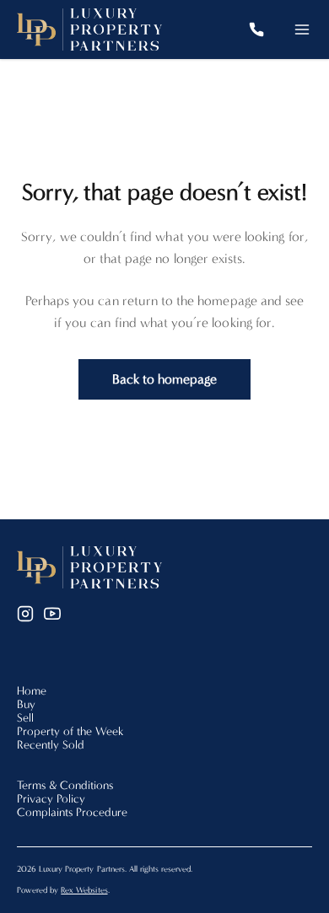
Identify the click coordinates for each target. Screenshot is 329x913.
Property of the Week (70, 731)
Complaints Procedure (72, 812)
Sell (25, 718)
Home (31, 691)
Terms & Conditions (65, 785)
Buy (26, 704)
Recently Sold (50, 745)
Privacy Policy (51, 799)
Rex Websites (84, 890)
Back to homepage (165, 379)
